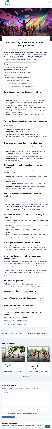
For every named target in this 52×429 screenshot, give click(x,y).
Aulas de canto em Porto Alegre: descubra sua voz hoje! (12, 333)
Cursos (31, 40)
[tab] (23, 376)
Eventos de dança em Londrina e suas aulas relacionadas (18, 77)
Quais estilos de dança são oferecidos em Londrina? (18, 82)
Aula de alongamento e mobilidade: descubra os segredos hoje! (37, 367)
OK (48, 426)
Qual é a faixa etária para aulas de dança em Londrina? (19, 83)
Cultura (25, 40)
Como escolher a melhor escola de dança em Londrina (18, 70)
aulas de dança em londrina (20, 324)
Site (37, 409)
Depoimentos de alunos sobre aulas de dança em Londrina (19, 74)
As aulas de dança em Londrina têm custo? (16, 84)
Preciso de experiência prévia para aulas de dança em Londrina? (21, 86)
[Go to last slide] (4, 360)
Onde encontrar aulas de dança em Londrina (15, 69)
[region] (26, 425)
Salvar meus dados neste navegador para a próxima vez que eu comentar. (20, 413)
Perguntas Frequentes (10, 79)
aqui (7, 320)
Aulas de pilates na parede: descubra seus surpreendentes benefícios (12, 367)
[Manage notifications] (3, 426)
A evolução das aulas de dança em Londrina (15, 75)
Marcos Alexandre (11, 49)
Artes (20, 40)
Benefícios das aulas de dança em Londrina (15, 66)
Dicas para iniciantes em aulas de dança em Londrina (17, 72)
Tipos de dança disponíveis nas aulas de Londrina (16, 67)
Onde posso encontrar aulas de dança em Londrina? (18, 80)
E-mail (21, 409)
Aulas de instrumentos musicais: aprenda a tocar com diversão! (39, 333)
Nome (4, 409)
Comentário (5, 392)
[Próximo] (48, 360)
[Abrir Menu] (49, 2)
